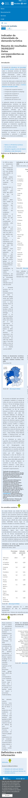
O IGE (2, 19)
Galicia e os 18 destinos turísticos (13, 145)
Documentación (5, 12)
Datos (2, 8)
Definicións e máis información (12, 151)
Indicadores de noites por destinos (13, 769)
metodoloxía (6, 493)
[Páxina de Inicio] (2, 23)
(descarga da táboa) (15, 389)
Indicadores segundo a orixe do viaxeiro (15, 149)
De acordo (7, 795)
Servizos (3, 15)
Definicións (5, 762)
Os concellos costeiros (10, 147)
